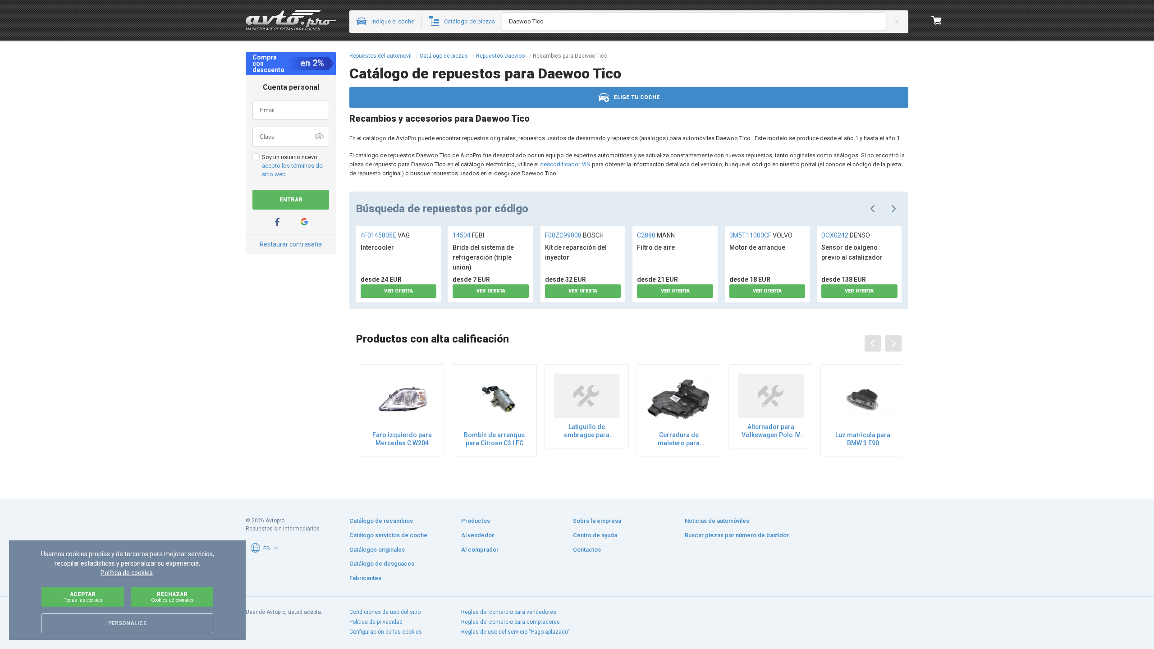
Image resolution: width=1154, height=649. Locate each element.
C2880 (656, 235)
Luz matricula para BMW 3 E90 (862, 439)
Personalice (127, 623)
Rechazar (172, 597)
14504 (468, 235)
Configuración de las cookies (385, 632)
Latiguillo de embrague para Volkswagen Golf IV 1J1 (586, 431)
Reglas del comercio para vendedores (508, 612)
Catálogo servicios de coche (388, 535)
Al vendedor (477, 535)
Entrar (290, 200)
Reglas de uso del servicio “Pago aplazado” (515, 632)
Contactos (587, 549)
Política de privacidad (376, 622)
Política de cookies (127, 572)
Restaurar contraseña (291, 244)
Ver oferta (398, 291)
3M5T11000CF (760, 235)
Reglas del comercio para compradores (510, 622)
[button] (276, 548)
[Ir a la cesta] (936, 20)
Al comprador (480, 549)
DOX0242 (845, 235)
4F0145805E (385, 235)
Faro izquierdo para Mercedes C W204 (402, 439)
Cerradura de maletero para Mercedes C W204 (678, 439)
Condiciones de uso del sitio (385, 612)
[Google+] (304, 222)
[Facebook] (277, 222)
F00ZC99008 (574, 235)
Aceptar (83, 597)
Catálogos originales (377, 549)
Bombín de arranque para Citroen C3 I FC (494, 439)
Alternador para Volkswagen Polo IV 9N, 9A (771, 431)
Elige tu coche (637, 97)
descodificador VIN (565, 164)
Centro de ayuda (595, 535)
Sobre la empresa (597, 520)
